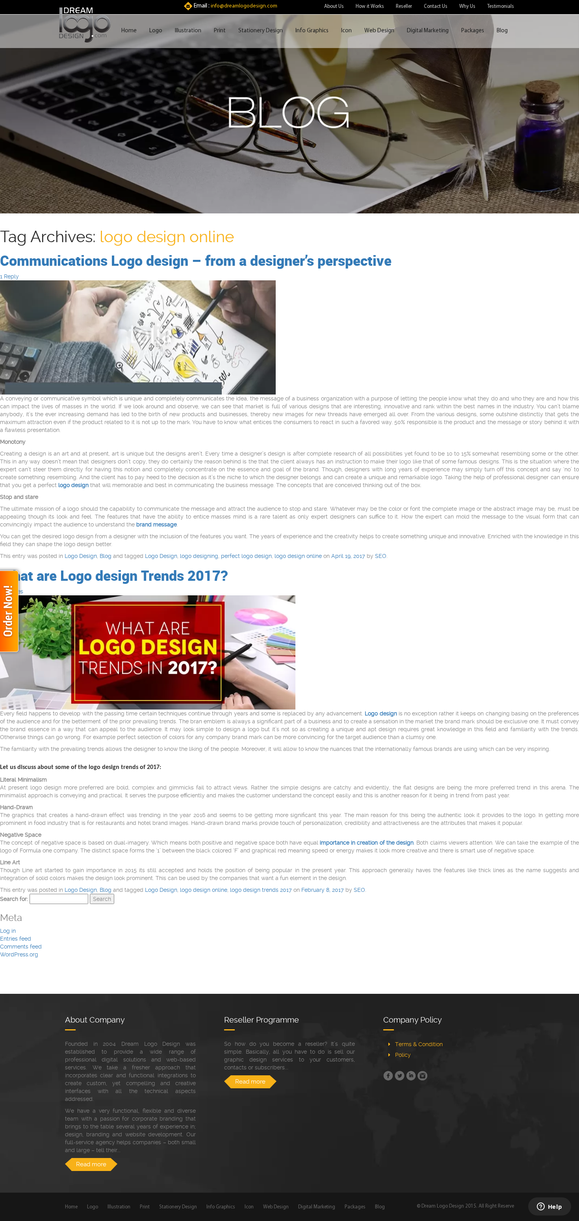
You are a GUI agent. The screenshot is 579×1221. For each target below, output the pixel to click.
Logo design (381, 713)
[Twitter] (400, 1075)
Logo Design (81, 556)
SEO (380, 556)
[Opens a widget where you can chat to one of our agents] (549, 1207)
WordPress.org (19, 954)
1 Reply (9, 276)
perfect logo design (246, 556)
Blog (502, 31)
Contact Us (435, 6)
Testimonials (500, 6)
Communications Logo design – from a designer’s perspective (196, 260)
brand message (156, 524)
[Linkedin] (411, 1075)
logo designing (199, 556)
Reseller (404, 6)
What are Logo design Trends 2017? (114, 575)
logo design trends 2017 (261, 890)
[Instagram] (422, 1075)
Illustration (188, 31)
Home (129, 31)
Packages (472, 31)
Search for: (14, 899)
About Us (334, 6)
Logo (155, 31)
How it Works (370, 6)
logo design (73, 485)
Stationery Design (260, 31)
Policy (403, 1055)
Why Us (467, 6)
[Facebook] (388, 1075)
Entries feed (15, 939)
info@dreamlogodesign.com (244, 6)
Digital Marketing (428, 31)
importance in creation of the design (367, 842)
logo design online (298, 556)
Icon (346, 31)
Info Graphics (311, 31)
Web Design (379, 31)
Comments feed (21, 946)
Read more (91, 1164)
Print (220, 31)
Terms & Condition (419, 1044)
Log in (8, 931)
